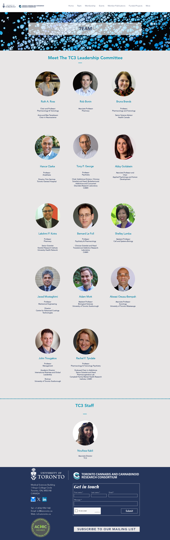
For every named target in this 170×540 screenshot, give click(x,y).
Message (77, 500)
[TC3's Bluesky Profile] (33, 499)
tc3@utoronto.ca (44, 511)
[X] (39, 499)
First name (78, 492)
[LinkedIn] (44, 499)
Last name (95, 492)
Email (111, 492)
